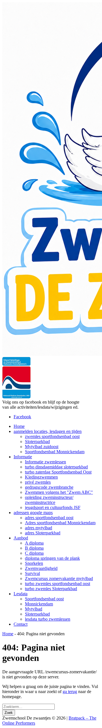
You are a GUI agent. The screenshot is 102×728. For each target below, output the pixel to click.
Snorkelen (34, 563)
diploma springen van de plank (52, 558)
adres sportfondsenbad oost (49, 517)
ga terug (70, 691)
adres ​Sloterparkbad (42, 532)
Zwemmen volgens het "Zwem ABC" (59, 492)
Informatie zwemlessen (45, 461)
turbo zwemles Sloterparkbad (51, 588)
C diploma (34, 553)
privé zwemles (38, 482)
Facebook (22, 416)
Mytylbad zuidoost (41, 446)
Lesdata (20, 593)
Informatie (23, 456)
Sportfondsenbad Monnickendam (54, 451)
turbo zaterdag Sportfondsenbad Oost (58, 472)
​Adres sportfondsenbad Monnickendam (60, 522)
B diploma (34, 548)
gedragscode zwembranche (49, 487)
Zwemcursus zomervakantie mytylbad (59, 578)
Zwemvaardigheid (41, 568)
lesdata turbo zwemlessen (47, 619)
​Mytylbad (33, 609)
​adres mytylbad (38, 527)
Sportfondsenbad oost (44, 598)
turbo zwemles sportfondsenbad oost (57, 583)
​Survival (32, 573)
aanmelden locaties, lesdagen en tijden (48, 431)
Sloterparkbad (37, 441)
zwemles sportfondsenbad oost (52, 436)
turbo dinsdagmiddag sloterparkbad (56, 466)
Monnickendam (39, 603)
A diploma (34, 543)
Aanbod (21, 538)
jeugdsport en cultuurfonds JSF (52, 507)
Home (19, 426)
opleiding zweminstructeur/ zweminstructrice (49, 500)
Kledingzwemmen (41, 477)
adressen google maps (33, 512)
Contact (20, 624)
